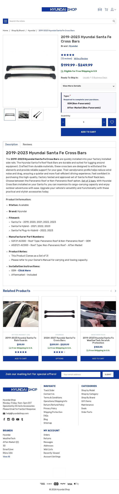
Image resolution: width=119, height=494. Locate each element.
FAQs (46, 416)
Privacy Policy (50, 408)
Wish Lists (48, 449)
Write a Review (81, 58)
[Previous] (111, 291)
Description (11, 144)
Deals (83, 408)
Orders (47, 435)
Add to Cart (21, 358)
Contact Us (49, 394)
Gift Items (86, 401)
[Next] (115, 291)
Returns (47, 438)
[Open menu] (5, 21)
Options (59, 358)
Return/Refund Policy (54, 405)
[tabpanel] (20, 328)
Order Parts (86, 412)
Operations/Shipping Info (55, 401)
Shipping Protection (53, 412)
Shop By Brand (88, 397)
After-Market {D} (11, 442)
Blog (46, 419)
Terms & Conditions (53, 397)
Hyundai (6, 435)
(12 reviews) (66, 58)
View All (6, 456)
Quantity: (65, 116)
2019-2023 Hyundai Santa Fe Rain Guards (20, 339)
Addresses (48, 446)
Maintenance (87, 405)
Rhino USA (7, 453)
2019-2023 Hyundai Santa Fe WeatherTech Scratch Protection (98, 340)
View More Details (72, 86)
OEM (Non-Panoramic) (78, 103)
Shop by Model (88, 390)
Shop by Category (89, 394)
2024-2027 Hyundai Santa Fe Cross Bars (59, 339)
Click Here (24, 270)
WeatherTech (9, 438)
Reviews (27, 144)
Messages (48, 442)
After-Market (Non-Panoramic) (84, 108)
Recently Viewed (51, 453)
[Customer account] (113, 9)
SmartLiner (8, 449)
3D (4, 446)
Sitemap (48, 423)
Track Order (49, 390)
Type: (67, 95)
